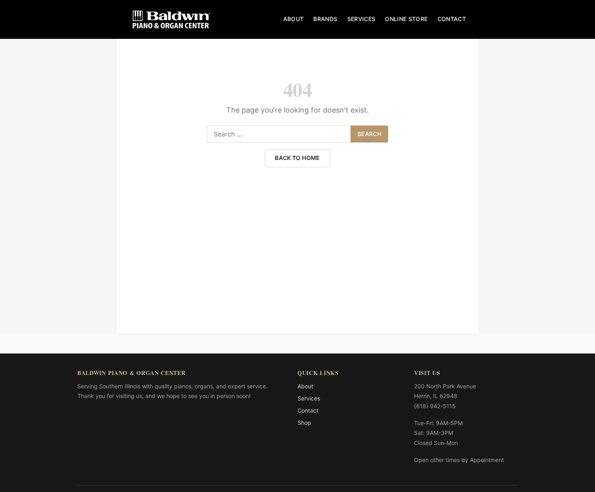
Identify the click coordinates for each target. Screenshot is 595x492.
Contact (452, 18)
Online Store (406, 18)
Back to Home (297, 157)
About (293, 18)
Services (361, 18)
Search (369, 133)
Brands (325, 18)
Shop (304, 422)
